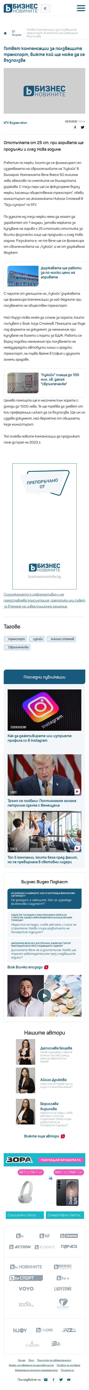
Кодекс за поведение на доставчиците (31, 1365)
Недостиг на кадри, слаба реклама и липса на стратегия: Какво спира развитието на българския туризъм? (41, 918)
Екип (31, 1360)
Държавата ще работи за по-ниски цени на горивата (61, 272)
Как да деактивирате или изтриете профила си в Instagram (40, 738)
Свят (13, 792)
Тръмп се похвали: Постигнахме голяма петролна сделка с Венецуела (42, 803)
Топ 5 (13, 848)
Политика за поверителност (54, 1360)
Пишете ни (67, 1370)
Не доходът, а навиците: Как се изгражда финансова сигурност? (43, 894)
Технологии (18, 726)
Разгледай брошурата (61, 1160)
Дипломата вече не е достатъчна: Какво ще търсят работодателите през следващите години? (41, 944)
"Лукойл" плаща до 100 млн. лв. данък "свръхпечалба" (60, 379)
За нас (21, 1360)
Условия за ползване (68, 1365)
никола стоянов (62, 639)
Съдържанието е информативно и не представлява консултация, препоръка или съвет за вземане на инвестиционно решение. (44, 600)
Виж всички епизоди (25, 967)
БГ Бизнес (17, 33)
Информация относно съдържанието (36, 1370)
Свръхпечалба (18, 647)
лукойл (38, 639)
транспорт (16, 639)
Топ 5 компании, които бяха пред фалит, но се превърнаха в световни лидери (43, 859)
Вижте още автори (41, 1136)
